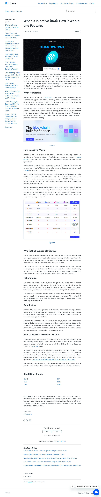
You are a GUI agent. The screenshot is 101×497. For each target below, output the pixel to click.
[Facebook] (24, 420)
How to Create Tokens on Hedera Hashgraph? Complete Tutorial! (11, 65)
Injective (52, 243)
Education (19, 11)
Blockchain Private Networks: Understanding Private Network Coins (47, 462)
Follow (77, 31)
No (57, 431)
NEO (58, 382)
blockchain (47, 97)
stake (27, 170)
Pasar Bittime (42, 3)
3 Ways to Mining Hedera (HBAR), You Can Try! (12, 27)
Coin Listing (27, 414)
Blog (12, 11)
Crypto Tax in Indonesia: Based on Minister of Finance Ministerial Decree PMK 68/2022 (12, 46)
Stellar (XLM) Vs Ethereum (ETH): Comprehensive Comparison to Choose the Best (11, 118)
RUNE (26, 379)
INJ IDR (35, 346)
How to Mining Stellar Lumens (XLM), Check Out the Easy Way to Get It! (12, 76)
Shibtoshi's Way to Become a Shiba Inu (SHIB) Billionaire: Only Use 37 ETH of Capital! (12, 106)
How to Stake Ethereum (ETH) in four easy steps (11, 85)
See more (8, 127)
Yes (47, 431)
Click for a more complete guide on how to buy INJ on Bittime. (53, 360)
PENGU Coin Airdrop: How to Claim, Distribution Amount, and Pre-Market (12, 94)
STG (25, 382)
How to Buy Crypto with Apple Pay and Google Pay (11, 56)
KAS (25, 384)
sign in (30, 482)
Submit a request (81, 3)
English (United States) (86, 493)
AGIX (59, 384)
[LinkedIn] (30, 420)
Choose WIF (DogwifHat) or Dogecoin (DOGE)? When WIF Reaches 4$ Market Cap (52, 465)
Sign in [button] (92, 3)
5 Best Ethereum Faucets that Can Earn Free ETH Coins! (12, 35)
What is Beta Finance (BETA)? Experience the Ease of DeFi (43, 454)
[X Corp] (27, 420)
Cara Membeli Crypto (67, 3)
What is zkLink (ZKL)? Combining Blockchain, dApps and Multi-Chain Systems (50, 458)
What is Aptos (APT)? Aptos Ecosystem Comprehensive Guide (45, 451)
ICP (58, 379)
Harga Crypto (53, 3)
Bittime (7, 11)
